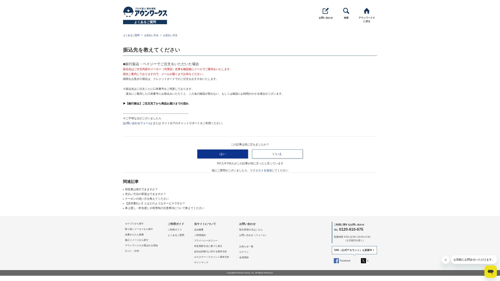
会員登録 (244, 257)
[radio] (222, 153)
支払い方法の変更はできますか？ (145, 194)
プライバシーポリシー (206, 240)
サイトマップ (201, 262)
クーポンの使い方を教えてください (147, 198)
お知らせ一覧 (246, 246)
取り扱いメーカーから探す (139, 229)
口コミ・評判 (132, 251)
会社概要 (199, 229)
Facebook (345, 260)
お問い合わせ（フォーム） (253, 235)
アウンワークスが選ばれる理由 (141, 245)
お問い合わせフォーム (137, 123)
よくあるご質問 (131, 35)
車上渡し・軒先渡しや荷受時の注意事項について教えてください (164, 208)
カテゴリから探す (134, 223)
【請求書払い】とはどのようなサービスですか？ (155, 203)
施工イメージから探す (136, 240)
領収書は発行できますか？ (141, 189)
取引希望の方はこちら (251, 229)
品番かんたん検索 (134, 234)
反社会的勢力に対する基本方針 (210, 251)
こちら (262, 171)
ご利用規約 (200, 235)
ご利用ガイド (175, 229)
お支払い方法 (151, 35)
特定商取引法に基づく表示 (208, 246)
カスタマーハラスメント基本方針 (211, 257)
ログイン (244, 252)
